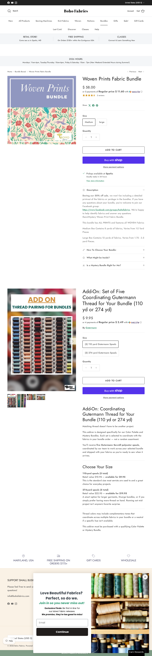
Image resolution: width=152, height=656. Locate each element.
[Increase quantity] (97, 137)
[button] (112, 91)
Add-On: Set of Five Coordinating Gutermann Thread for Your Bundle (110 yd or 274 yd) (113, 300)
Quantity (87, 131)
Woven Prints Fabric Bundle (40, 71)
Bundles (104, 20)
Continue (62, 632)
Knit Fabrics (63, 20)
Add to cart (113, 150)
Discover (72, 29)
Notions (90, 20)
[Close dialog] (145, 576)
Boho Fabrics (19, 645)
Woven (78, 20)
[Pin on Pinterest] (97, 105)
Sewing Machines (44, 20)
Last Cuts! (57, 29)
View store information (95, 181)
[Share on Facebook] (93, 105)
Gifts (116, 20)
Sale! (126, 20)
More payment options (113, 167)
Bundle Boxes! (20, 71)
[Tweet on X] (89, 105)
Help (97, 29)
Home (9, 71)
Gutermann (91, 327)
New (10, 20)
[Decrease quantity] (85, 137)
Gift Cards (139, 20)
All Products (24, 20)
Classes (85, 29)
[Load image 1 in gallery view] (41, 110)
